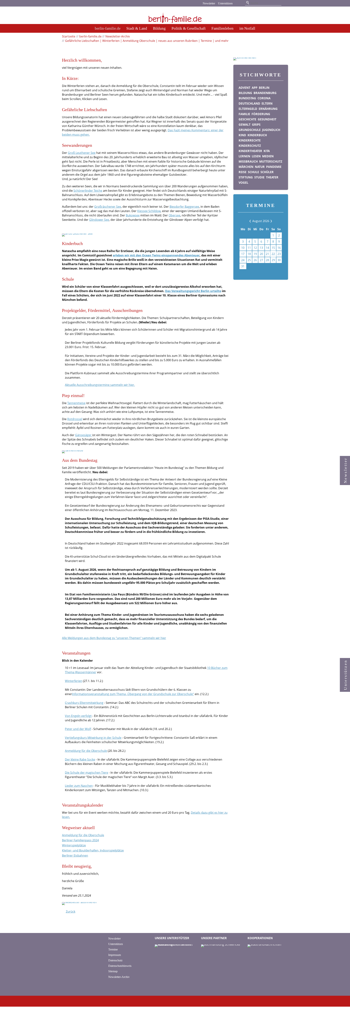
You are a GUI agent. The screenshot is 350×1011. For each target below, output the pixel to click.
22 (273, 254)
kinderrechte (250, 140)
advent (244, 88)
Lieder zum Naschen (79, 786)
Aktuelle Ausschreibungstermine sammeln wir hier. (100, 385)
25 (249, 260)
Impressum (114, 954)
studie (259, 177)
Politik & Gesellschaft (189, 28)
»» (268, 221)
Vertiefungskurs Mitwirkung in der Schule (93, 738)
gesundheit (267, 119)
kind (242, 135)
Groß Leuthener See (82, 153)
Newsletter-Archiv (119, 976)
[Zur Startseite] (175, 15)
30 (279, 260)
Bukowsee (133, 215)
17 (242, 254)
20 (261, 254)
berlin (264, 88)
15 (273, 248)
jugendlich (271, 130)
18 (249, 254)
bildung (245, 93)
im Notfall (247, 28)
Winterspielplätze (74, 845)
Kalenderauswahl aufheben (264, 273)
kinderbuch (257, 135)
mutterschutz (270, 161)
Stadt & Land (136, 28)
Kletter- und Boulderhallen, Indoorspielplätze (93, 850)
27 (261, 260)
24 (242, 260)
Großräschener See (107, 207)
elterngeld (248, 109)
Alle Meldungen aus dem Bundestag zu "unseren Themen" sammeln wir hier (114, 638)
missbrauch (248, 161)
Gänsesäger (83, 435)
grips (256, 125)
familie (244, 114)
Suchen (248, 3)
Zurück (70, 912)
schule (253, 172)
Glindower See (99, 220)
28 (267, 260)
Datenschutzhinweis (119, 965)
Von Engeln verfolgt (78, 716)
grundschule (250, 130)
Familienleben (222, 28)
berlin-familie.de (107, 28)
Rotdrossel (74, 419)
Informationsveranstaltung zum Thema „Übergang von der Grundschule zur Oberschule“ (133, 694)
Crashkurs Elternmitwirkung (84, 703)
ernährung (268, 109)
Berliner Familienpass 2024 (80, 840)
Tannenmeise (76, 403)
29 (273, 260)
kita (267, 151)
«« (252, 221)
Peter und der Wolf (78, 729)
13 (261, 248)
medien (268, 156)
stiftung (246, 177)
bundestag (247, 98)
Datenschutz (115, 960)
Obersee (174, 215)
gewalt (244, 125)
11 (249, 248)
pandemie (273, 167)
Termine (113, 949)
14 (267, 248)
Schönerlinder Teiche (87, 191)
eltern (267, 103)
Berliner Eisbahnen (75, 856)
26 (255, 260)
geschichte (247, 119)
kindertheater (250, 151)
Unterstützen (225, 3)
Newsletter (209, 3)
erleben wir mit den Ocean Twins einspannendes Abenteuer (156, 255)
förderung (261, 114)
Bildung (159, 28)
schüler (267, 172)
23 (279, 254)
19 (255, 254)
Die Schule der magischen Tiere (86, 773)
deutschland (249, 103)
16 (279, 248)
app (254, 88)
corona (264, 98)
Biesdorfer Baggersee (184, 207)
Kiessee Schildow (149, 211)
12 (255, 248)
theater (272, 177)
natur (260, 167)
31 (242, 266)
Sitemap (113, 971)
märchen (246, 167)
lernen (244, 156)
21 (267, 254)
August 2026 (260, 221)
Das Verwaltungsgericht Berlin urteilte (193, 291)
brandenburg (265, 93)
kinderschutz (250, 146)
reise (242, 172)
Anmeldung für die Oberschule (86, 751)
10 (242, 248)
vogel (243, 183)
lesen (256, 156)
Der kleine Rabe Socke (80, 759)
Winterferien (73, 681)
